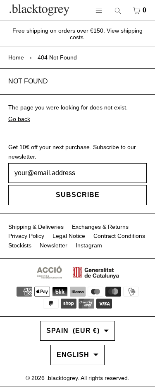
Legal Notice (68, 236)
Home (16, 57)
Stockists (19, 245)
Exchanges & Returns (100, 226)
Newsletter (53, 245)
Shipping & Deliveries (36, 226)
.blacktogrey (62, 378)
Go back (19, 119)
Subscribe (78, 194)
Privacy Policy (26, 236)
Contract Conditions (119, 236)
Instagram (89, 245)
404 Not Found (57, 57)
